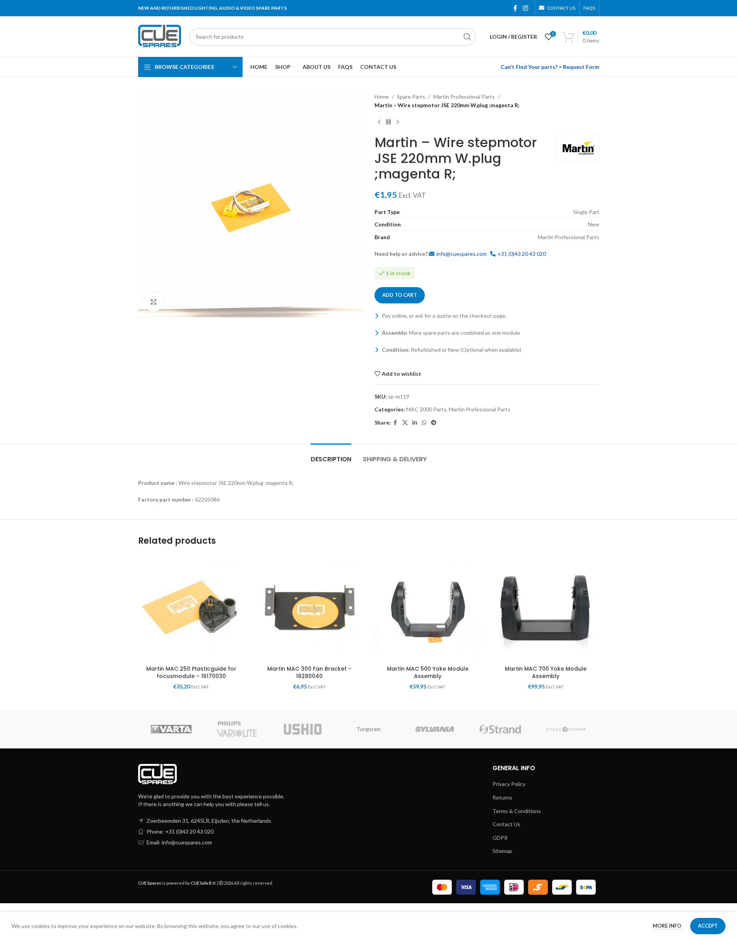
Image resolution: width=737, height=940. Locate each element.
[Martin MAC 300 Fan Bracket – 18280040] (309, 608)
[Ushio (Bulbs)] (302, 729)
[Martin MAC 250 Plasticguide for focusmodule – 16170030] (191, 608)
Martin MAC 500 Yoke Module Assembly (428, 672)
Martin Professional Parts (464, 96)
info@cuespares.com (461, 253)
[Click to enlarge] (153, 302)
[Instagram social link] (525, 8)
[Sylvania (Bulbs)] (434, 729)
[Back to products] (388, 122)
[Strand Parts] (500, 729)
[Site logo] (159, 36)
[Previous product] (379, 122)
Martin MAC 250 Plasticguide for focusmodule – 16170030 (191, 672)
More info (667, 926)
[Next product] (397, 122)
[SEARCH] (467, 37)
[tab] (331, 455)
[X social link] (405, 423)
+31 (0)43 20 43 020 (522, 253)
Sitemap (502, 851)
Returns (502, 797)
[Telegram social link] (434, 423)
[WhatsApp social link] (424, 423)
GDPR (500, 837)
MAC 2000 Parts (426, 409)
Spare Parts (411, 96)
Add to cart (399, 295)
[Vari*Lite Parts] (237, 729)
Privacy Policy (508, 784)
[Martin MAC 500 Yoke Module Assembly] (427, 608)
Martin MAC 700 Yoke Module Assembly (546, 672)
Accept (708, 926)
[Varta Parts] (171, 729)
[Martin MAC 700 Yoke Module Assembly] (545, 608)
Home (381, 96)
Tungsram (368, 729)
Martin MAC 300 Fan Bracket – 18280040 (309, 672)
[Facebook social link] (515, 8)
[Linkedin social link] (414, 423)
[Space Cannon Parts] (566, 729)
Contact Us (506, 824)
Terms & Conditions (516, 811)
